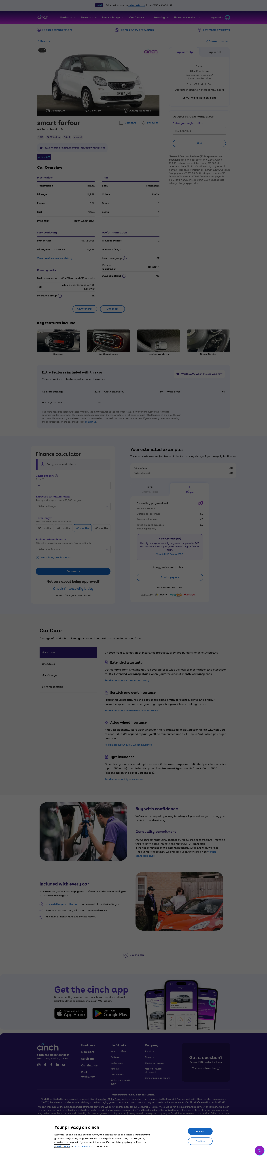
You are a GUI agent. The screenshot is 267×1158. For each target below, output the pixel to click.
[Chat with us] (260, 1151)
